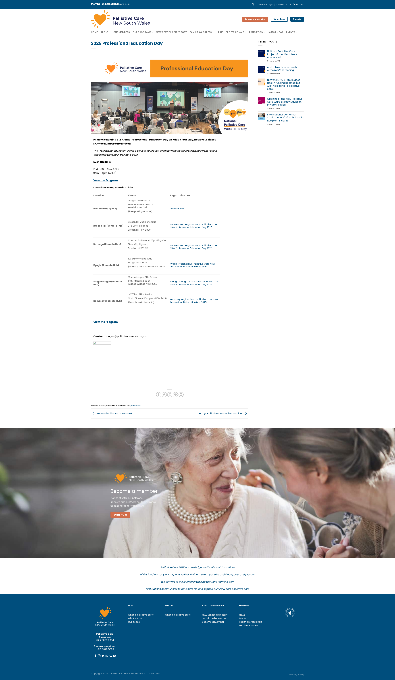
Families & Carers (201, 32)
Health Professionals (230, 32)
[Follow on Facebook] (291, 5)
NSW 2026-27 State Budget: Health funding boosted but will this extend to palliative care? (283, 84)
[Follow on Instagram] (294, 5)
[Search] (253, 4)
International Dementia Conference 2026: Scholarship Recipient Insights (285, 117)
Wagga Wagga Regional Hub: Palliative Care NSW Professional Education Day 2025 (194, 283)
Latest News (275, 32)
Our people (134, 621)
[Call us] (299, 5)
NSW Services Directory (171, 32)
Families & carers (248, 625)
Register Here (177, 208)
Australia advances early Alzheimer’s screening (282, 69)
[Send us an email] (296, 5)
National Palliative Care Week (114, 413)
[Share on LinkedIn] (181, 394)
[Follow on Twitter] (103, 655)
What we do (135, 618)
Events (290, 32)
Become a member (213, 621)
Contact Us (281, 4)
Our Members (121, 32)
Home (94, 32)
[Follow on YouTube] (302, 5)
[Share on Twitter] (164, 394)
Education (256, 32)
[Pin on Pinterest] (175, 394)
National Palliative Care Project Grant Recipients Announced (282, 54)
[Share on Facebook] (158, 394)
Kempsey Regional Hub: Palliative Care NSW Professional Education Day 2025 (194, 301)
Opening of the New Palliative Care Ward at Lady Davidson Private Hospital (285, 101)
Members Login (265, 4)
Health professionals (250, 621)
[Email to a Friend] (169, 394)
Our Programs (142, 32)
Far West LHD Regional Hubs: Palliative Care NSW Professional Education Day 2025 (193, 226)
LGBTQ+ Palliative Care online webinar (220, 413)
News (242, 614)
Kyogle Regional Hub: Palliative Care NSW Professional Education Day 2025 (192, 265)
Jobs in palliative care (214, 618)
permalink (136, 405)
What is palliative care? (141, 614)
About (104, 32)
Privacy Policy (296, 674)
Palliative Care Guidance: (105, 635)
